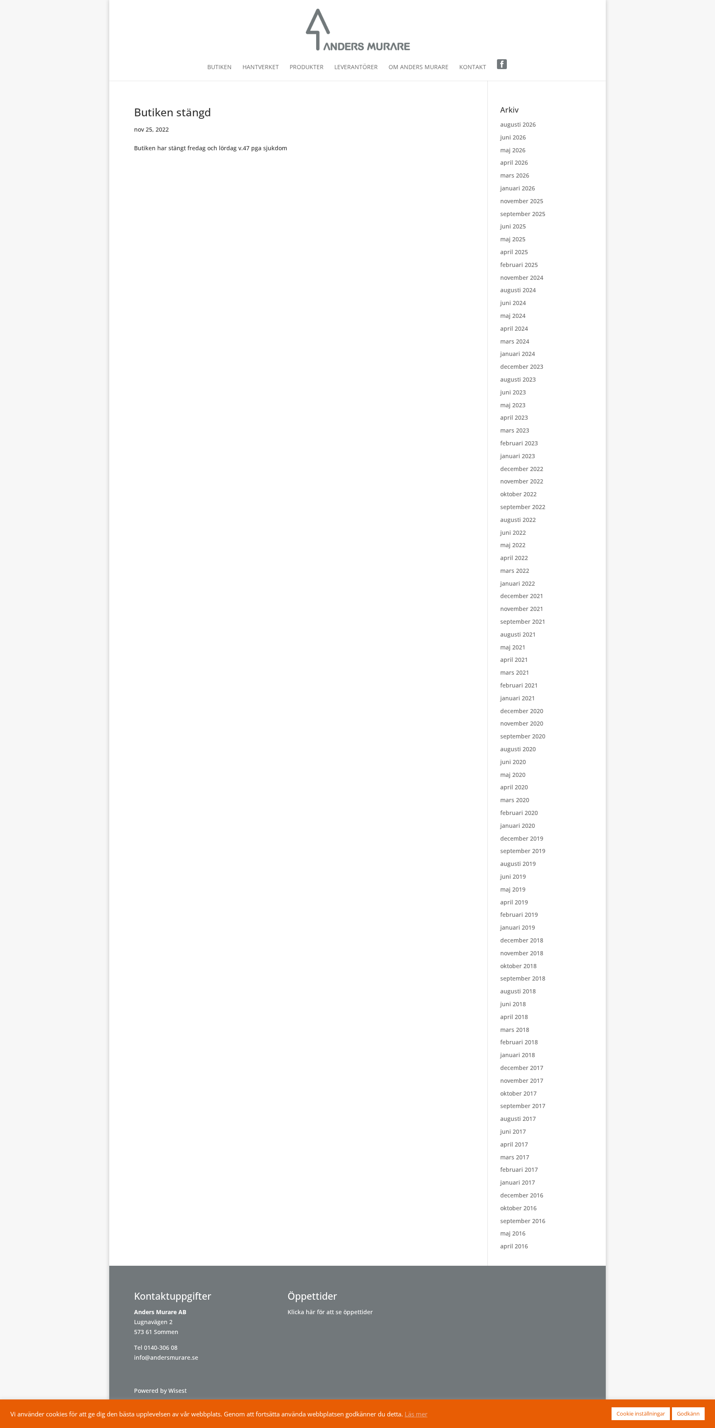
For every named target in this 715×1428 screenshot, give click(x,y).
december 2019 (521, 838)
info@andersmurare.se (166, 1357)
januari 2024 (517, 354)
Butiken (219, 67)
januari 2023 (517, 456)
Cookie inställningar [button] (641, 1413)
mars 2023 (514, 430)
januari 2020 (517, 825)
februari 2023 (519, 443)
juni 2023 (513, 392)
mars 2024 (514, 341)
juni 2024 (513, 303)
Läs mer (416, 1414)
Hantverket (260, 67)
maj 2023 (512, 405)
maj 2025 (512, 239)
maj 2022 (512, 545)
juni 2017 (513, 1131)
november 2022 (521, 481)
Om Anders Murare (419, 67)
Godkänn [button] (688, 1413)
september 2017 (522, 1106)
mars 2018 (514, 1030)
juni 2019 (513, 876)
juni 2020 (513, 762)
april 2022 (514, 558)
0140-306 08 (161, 1347)
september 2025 (522, 214)
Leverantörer (356, 67)
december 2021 (521, 596)
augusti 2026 (518, 124)
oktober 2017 (518, 1093)
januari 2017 (517, 1182)
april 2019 (514, 902)
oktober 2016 (518, 1208)
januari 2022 (517, 583)
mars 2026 (514, 175)
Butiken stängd (172, 112)
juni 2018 (513, 1004)
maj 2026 (512, 150)
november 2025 (521, 201)
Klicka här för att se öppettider (330, 1312)
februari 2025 (519, 265)
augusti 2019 (518, 864)
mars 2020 (514, 800)
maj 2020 (512, 775)
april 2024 (514, 328)
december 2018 (521, 940)
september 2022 (522, 507)
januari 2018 (517, 1055)
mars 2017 (514, 1157)
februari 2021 (519, 685)
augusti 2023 (518, 379)
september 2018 (522, 978)
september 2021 (522, 621)
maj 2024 (512, 316)
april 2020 (514, 787)
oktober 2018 (518, 966)
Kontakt (472, 67)
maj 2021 (512, 647)
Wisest (177, 1390)
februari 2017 (519, 1169)
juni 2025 (513, 226)
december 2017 (521, 1068)
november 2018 (521, 953)
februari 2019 (519, 914)
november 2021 (521, 609)
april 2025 (514, 252)
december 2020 (521, 711)
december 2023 (521, 366)
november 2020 (521, 723)
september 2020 (522, 736)
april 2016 (514, 1246)
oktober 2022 (518, 494)
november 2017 (521, 1080)
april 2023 (514, 417)
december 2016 (521, 1195)
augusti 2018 (518, 991)
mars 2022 (514, 571)
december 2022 (521, 469)
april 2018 (514, 1017)
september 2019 (522, 851)
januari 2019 (517, 927)
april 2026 (514, 162)
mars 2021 (514, 672)
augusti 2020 (518, 749)
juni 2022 (513, 532)
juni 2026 (513, 137)
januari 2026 (517, 188)
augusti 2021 (518, 634)
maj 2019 (512, 889)
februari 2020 (519, 813)
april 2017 (514, 1144)
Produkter (307, 67)
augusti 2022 (518, 520)
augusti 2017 (518, 1119)
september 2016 (522, 1221)
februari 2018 (519, 1042)
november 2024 (521, 277)
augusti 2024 (518, 290)
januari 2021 (517, 698)
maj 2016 (512, 1233)
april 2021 (514, 660)
